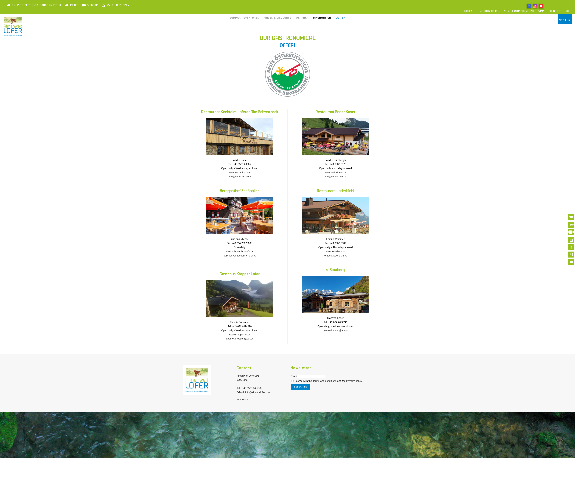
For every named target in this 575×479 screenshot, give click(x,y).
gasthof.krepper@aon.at (239, 338)
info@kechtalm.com (240, 176)
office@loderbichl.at (335, 255)
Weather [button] (302, 17)
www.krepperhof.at (239, 334)
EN (343, 17)
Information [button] (322, 17)
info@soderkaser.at (335, 176)
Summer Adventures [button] (244, 17)
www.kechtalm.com (240, 172)
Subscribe (300, 386)
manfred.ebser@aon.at (335, 330)
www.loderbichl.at (335, 251)
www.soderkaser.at (335, 172)
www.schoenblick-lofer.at (240, 251)
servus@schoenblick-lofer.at (240, 255)
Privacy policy (354, 381)
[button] (287, 435)
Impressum (243, 399)
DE (337, 17)
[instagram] (535, 6)
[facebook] (529, 6)
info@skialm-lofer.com (257, 392)
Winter (564, 20)
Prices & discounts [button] (277, 17)
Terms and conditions (325, 381)
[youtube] (541, 6)
